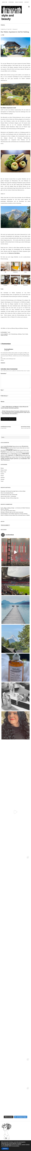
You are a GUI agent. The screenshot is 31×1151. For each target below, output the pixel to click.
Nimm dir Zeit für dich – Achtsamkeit (8, 496)
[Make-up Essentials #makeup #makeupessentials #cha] (15, 696)
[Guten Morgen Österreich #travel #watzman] (15, 639)
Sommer (16, 458)
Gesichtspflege (19, 452)
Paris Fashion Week (13, 457)
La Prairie (6, 455)
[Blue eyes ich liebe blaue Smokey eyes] (15, 985)
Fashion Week (9, 452)
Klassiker (2, 455)
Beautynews (25, 446)
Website (2, 401)
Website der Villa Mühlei (14, 253)
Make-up (18, 455)
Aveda (5, 446)
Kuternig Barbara (8, 349)
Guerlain (9, 453)
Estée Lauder (26, 450)
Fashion (3, 452)
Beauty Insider (19, 2)
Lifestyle (2, 479)
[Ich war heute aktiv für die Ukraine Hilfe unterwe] (15, 870)
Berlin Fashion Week (18, 448)
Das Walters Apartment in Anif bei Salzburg (18, 513)
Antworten (3, 362)
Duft (18, 450)
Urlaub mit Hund (4, 335)
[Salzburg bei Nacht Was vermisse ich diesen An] (15, 1100)
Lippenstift (10, 455)
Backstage (9, 446)
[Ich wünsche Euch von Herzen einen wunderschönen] (15, 1014)
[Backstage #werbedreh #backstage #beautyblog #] (15, 812)
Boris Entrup (3, 450)
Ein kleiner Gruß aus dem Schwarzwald (9, 494)
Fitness (2, 475)
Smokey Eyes (9, 458)
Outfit (29, 455)
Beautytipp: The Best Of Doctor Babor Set (9, 498)
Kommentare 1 (15, 29)
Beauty (14, 446)
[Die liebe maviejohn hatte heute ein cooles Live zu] (15, 927)
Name (2, 390)
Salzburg (19, 334)
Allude (2, 446)
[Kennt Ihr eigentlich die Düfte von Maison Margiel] (15, 668)
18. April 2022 (9, 29)
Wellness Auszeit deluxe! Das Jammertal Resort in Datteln (17, 515)
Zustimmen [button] (5, 1148)
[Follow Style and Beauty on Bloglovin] (6, 1139)
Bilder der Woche (26, 448)
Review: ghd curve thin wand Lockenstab (14, 512)
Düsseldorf (21, 450)
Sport (20, 458)
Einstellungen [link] (8, 1144)
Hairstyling (14, 453)
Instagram (19, 453)
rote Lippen (27, 457)
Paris (7, 457)
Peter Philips (21, 457)
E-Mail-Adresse (4, 395)
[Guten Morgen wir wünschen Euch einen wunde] (15, 898)
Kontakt (27, 2)
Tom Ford (3, 460)
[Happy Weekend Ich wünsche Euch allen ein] (15, 956)
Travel (3, 25)
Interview (11, 2)
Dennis (2, 515)
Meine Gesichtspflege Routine (7, 492)
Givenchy (4, 453)
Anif (9, 334)
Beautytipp (4, 448)
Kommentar (4, 373)
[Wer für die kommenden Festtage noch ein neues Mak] (15, 1043)
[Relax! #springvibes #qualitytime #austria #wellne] (15, 610)
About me (4, 2)
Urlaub (26, 334)
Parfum (3, 457)
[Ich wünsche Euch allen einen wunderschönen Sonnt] (15, 783)
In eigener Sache (6, 427)
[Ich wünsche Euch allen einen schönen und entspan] (15, 581)
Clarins (15, 450)
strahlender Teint (25, 458)
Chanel (9, 450)
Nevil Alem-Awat (24, 455)
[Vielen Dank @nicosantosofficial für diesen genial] (15, 552)
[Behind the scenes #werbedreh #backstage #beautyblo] (15, 841)
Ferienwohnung (14, 334)
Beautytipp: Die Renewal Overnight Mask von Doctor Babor (13, 491)
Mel (3, 34)
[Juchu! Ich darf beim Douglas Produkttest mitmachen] (15, 754)
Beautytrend (10, 448)
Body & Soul (3, 471)
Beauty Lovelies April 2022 (25, 427)
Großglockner (4, 305)
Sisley (2, 458)
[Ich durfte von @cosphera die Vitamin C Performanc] (15, 1072)
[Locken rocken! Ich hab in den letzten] (15, 725)
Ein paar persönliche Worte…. (10, 510)
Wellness (8, 460)
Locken (14, 455)
